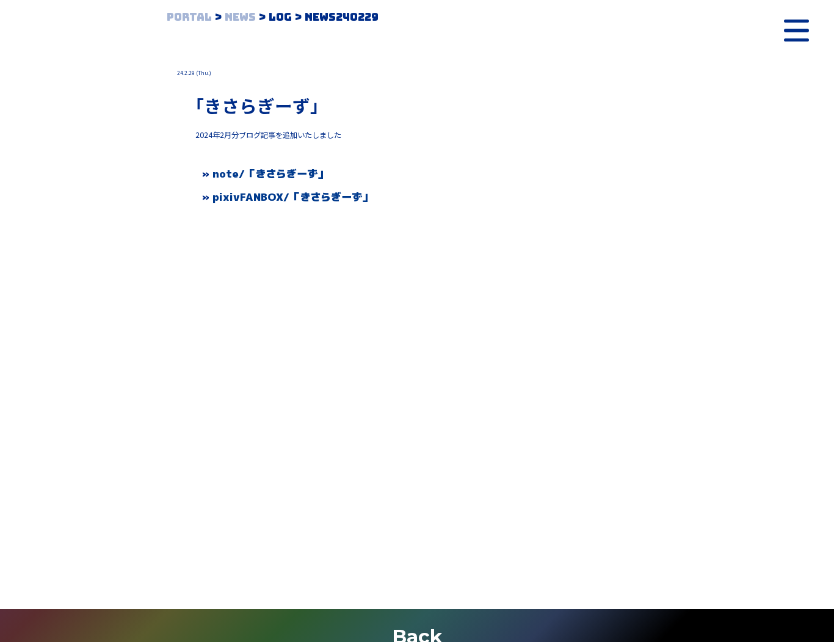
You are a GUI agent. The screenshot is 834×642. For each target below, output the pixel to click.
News (240, 17)
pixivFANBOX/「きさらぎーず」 (292, 197)
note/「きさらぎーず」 (270, 174)
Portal (189, 17)
